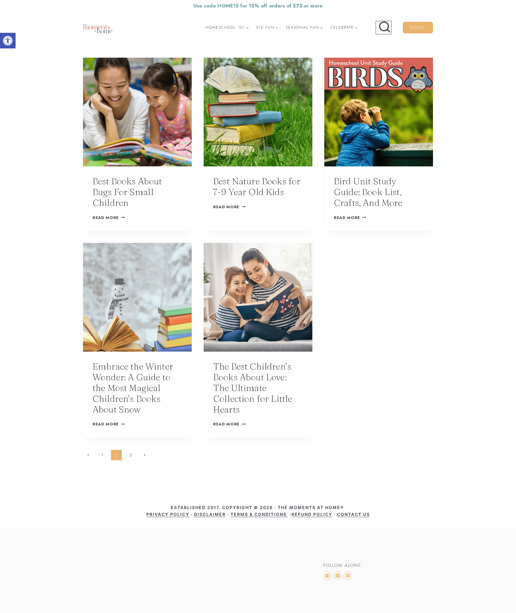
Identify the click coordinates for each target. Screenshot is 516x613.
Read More (106, 217)
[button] (8, 40)
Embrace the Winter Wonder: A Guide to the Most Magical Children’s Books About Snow (133, 388)
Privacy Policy (167, 514)
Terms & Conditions (259, 514)
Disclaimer (210, 514)
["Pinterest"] (348, 575)
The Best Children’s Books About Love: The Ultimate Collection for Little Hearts (252, 388)
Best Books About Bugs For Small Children (127, 192)
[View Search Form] (383, 28)
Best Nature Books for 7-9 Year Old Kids (256, 186)
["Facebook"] (327, 575)
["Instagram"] (338, 575)
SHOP (418, 27)
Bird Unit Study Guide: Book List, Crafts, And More (368, 192)
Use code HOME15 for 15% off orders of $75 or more (258, 5)
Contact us (353, 514)
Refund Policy (311, 514)
